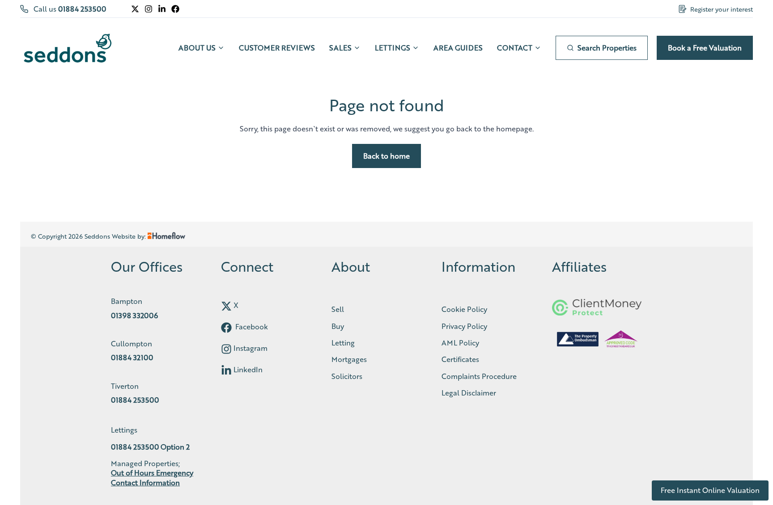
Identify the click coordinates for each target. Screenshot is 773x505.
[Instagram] (148, 9)
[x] (226, 306)
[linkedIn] (226, 370)
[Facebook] (175, 9)
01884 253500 (82, 8)
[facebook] (226, 327)
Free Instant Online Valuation (710, 490)
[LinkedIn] (162, 9)
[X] (135, 9)
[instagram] (226, 349)
